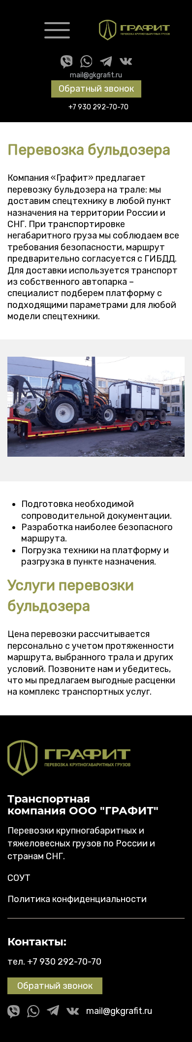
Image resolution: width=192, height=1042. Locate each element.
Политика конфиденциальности (77, 899)
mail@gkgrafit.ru (96, 75)
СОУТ (19, 878)
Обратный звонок (96, 88)
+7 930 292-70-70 (64, 961)
